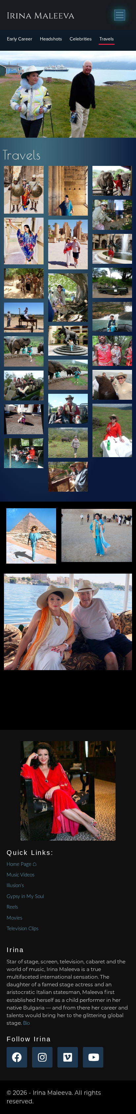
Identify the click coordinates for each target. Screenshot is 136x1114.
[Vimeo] (67, 1057)
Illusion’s (15, 885)
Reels (12, 907)
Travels (106, 38)
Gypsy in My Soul (25, 896)
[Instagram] (42, 1057)
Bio (26, 1023)
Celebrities (81, 38)
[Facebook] (17, 1057)
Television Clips (22, 928)
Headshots (51, 38)
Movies (14, 918)
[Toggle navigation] (119, 15)
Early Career (19, 38)
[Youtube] (93, 1057)
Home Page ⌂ (21, 864)
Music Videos (20, 874)
